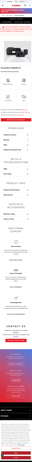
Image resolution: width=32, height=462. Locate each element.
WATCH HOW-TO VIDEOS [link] (15, 260)
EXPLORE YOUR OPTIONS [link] (16, 340)
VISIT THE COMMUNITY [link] (16, 287)
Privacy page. (21, 445)
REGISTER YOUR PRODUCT (16, 120)
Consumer (10, 1)
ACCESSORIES (7, 22)
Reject (16, 453)
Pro (16, 1)
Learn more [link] (16, 396)
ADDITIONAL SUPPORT (23, 22)
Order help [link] (21, 115)
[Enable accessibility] (2, 455)
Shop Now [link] (27, 112)
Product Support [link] (16, 364)
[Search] (30, 5)
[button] (27, 214)
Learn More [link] (25, 109)
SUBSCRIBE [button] (16, 380)
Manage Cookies (16, 448)
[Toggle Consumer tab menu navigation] (2, 5)
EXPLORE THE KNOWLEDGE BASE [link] (16, 314)
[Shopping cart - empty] (25, 5)
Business (22, 1)
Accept (16, 457)
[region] (16, 440)
